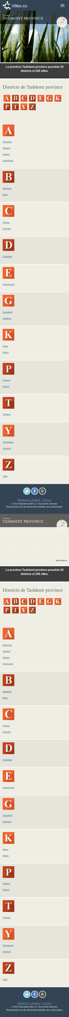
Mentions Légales (29, 500)
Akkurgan (7, 142)
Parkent (6, 380)
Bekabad (7, 188)
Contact (46, 500)
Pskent (6, 386)
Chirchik (7, 229)
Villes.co (19, 5)
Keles (5, 346)
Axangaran (8, 160)
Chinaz (6, 222)
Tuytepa (6, 414)
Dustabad (7, 256)
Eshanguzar (8, 284)
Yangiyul (7, 448)
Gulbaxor (7, 318)
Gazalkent (7, 312)
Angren (6, 154)
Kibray (6, 352)
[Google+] (42, 490)
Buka (5, 194)
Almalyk (6, 148)
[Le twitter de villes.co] (26, 490)
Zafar (5, 476)
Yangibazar (8, 442)
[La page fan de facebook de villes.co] (34, 490)
